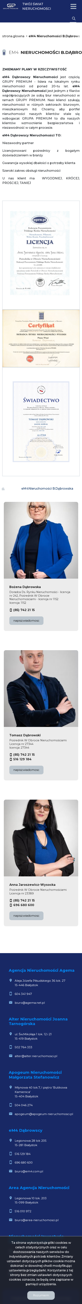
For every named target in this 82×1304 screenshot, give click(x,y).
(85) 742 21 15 (24, 610)
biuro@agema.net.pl (30, 1003)
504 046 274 (24, 1105)
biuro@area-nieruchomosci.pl (37, 1220)
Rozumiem (41, 1295)
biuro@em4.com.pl (29, 1171)
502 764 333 (23, 1047)
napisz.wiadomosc (26, 620)
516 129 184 (22, 759)
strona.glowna (13, 36)
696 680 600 (23, 905)
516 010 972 (23, 1211)
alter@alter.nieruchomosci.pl (36, 1056)
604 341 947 (23, 994)
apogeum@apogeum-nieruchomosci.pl (44, 1114)
